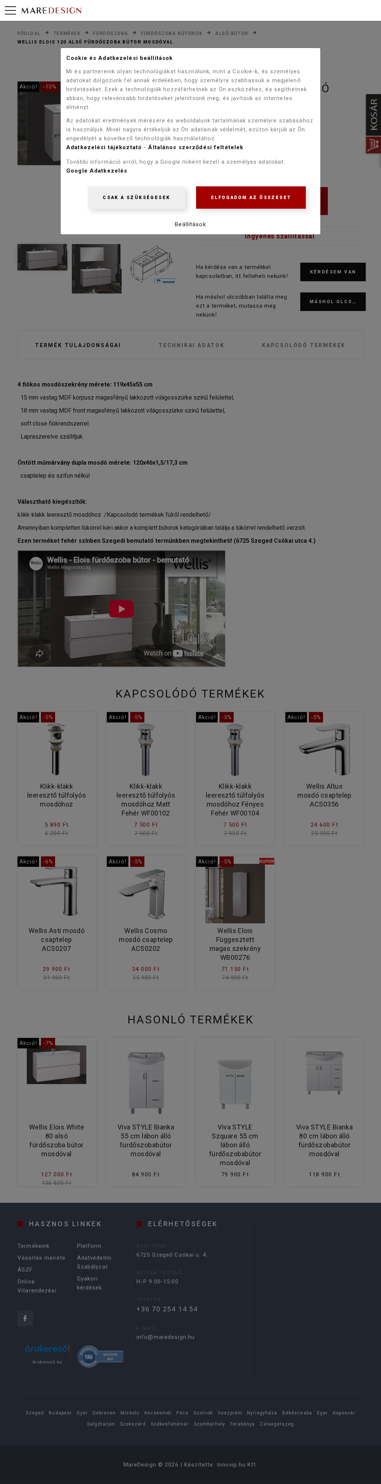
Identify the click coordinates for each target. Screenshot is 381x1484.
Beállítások (190, 224)
